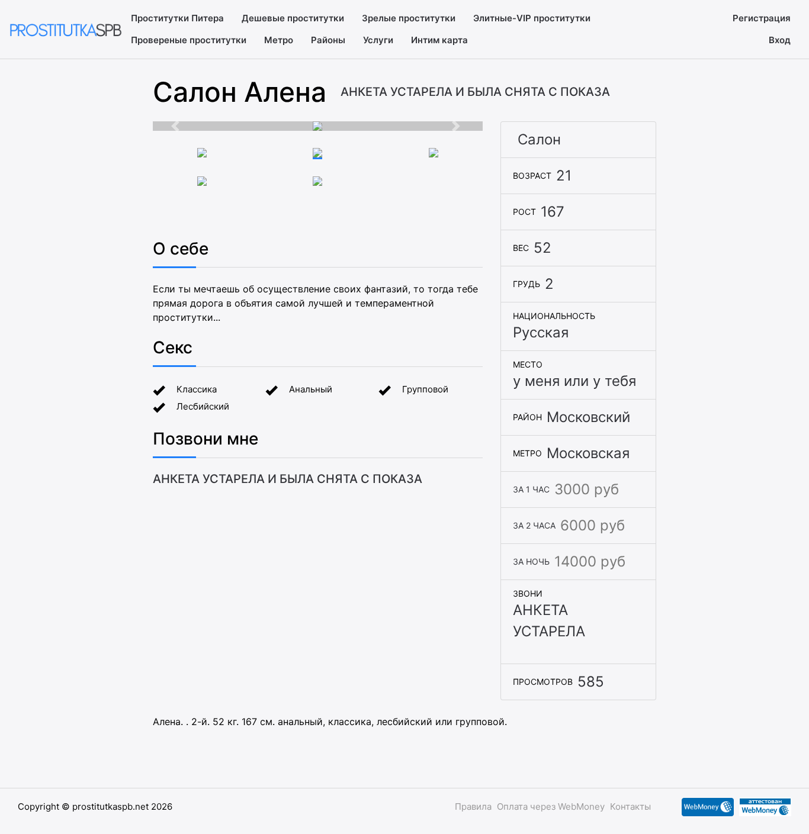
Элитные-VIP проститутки (531, 18)
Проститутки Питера (177, 18)
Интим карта (439, 40)
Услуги (378, 40)
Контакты (630, 806)
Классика (196, 389)
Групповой (425, 389)
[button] (178, 126)
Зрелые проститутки (408, 18)
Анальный (310, 389)
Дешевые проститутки (293, 18)
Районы (328, 40)
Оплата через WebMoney (551, 806)
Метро (278, 40)
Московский (588, 417)
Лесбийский (202, 406)
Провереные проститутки (188, 40)
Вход (780, 40)
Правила (473, 806)
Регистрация (762, 18)
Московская (588, 453)
